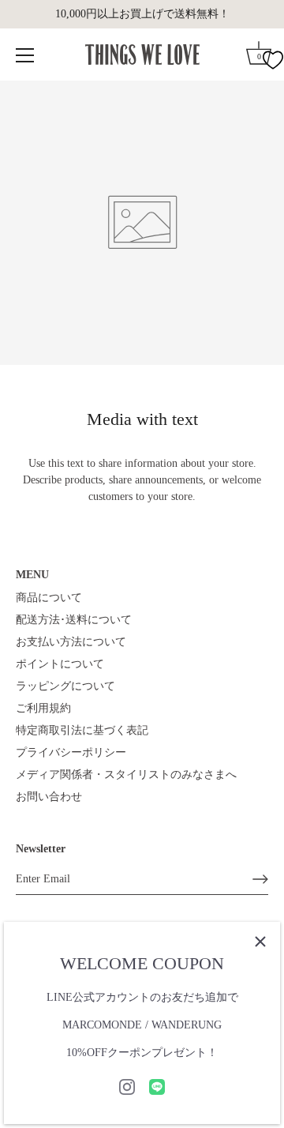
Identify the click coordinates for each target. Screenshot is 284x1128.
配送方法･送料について (74, 620)
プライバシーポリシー (71, 752)
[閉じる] (260, 941)
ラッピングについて (65, 686)
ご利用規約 (43, 708)
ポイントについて (60, 664)
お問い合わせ (49, 797)
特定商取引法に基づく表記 (82, 730)
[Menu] (25, 55)
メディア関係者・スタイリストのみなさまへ (126, 774)
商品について (49, 597)
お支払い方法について (71, 642)
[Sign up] (260, 879)
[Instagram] (127, 1086)
